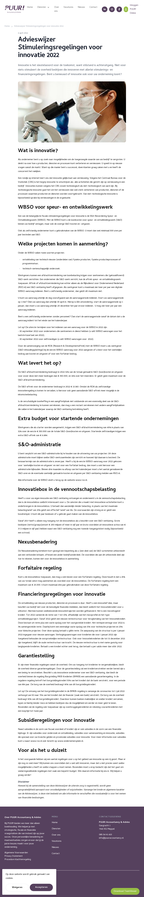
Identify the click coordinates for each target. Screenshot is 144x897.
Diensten (56, 829)
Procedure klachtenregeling (17, 859)
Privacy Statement (13, 856)
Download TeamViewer (125, 891)
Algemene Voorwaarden (16, 853)
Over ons (56, 835)
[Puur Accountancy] (14, 9)
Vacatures (56, 841)
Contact (56, 854)
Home (55, 822)
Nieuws (55, 847)
